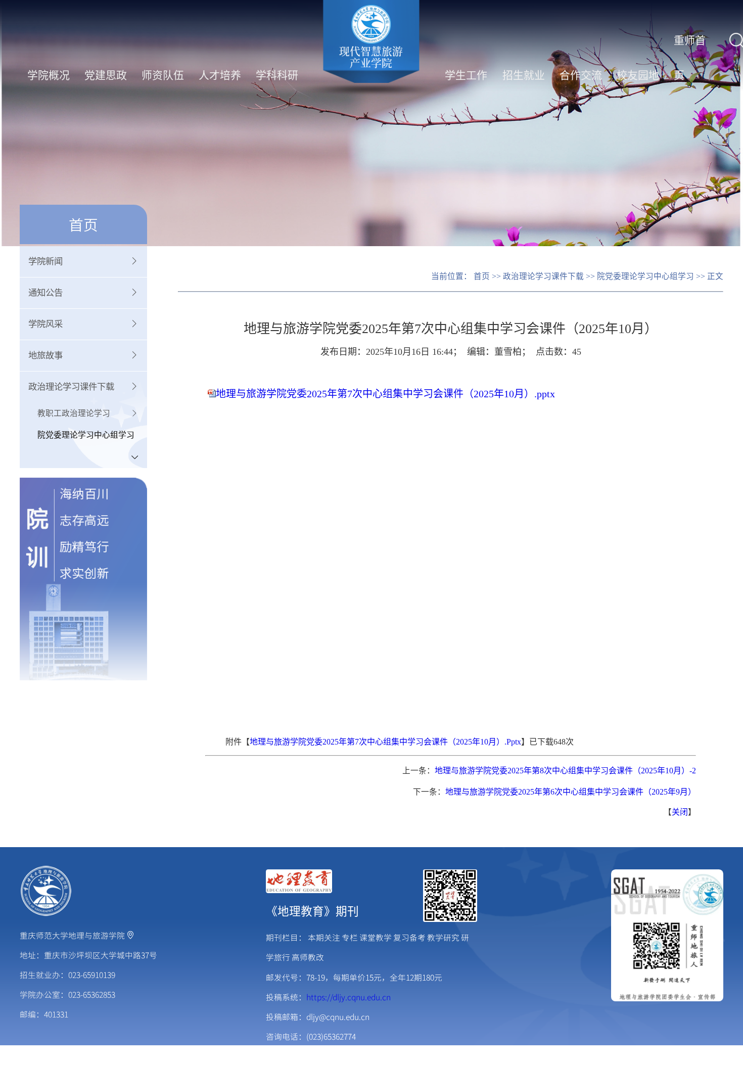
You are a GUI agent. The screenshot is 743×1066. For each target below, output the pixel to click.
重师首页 (690, 57)
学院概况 (48, 74)
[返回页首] (46, 891)
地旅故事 (45, 355)
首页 (482, 276)
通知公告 (45, 293)
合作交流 (581, 74)
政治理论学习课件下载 (71, 387)
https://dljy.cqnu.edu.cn (348, 997)
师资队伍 (163, 74)
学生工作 (466, 74)
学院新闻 (45, 261)
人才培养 (220, 74)
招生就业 (523, 74)
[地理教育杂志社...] (371, 881)
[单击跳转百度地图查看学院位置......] (130, 935)
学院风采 (45, 324)
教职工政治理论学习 (73, 413)
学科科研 (277, 74)
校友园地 (638, 74)
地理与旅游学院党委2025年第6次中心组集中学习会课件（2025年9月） (570, 791)
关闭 (680, 812)
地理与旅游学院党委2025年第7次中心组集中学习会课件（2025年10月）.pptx (385, 393)
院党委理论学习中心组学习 (85, 435)
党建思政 (105, 74)
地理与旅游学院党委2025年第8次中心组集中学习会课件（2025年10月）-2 (565, 770)
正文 (715, 276)
